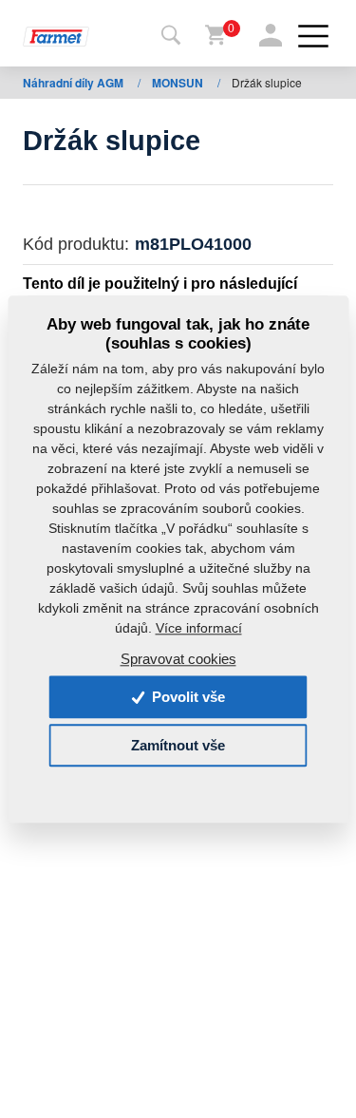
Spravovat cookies (178, 659)
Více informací (199, 628)
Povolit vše (186, 697)
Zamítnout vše (178, 745)
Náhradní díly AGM (74, 82)
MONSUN (179, 82)
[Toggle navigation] (170, 36)
